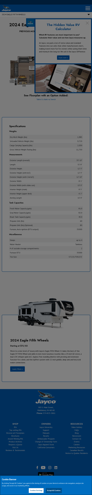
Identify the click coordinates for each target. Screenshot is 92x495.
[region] (46, 485)
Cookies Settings (36, 490)
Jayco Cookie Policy (37, 486)
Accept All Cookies (53, 490)
